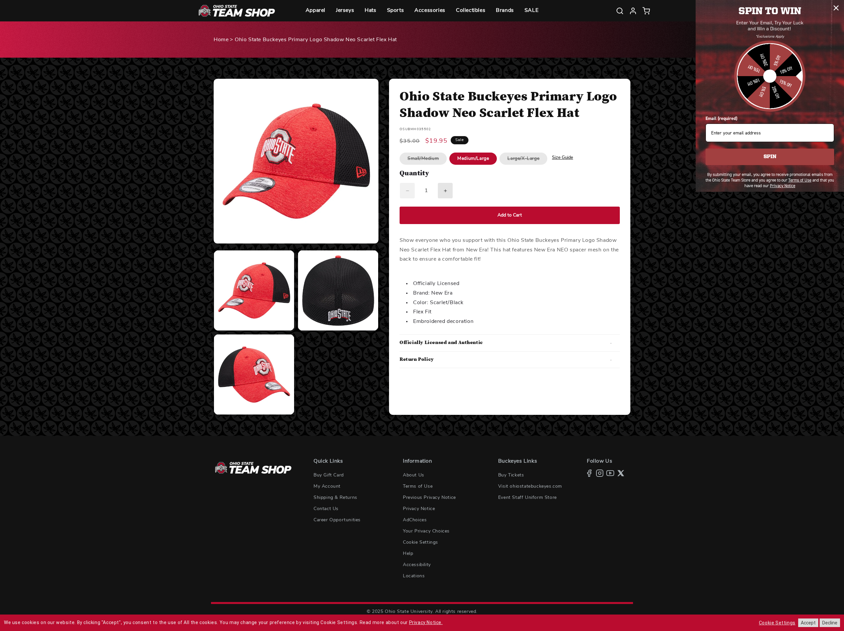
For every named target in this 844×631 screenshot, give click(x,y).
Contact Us (326, 508)
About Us (413, 475)
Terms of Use (418, 486)
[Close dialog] (836, 8)
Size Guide (562, 157)
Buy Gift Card (329, 475)
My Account (327, 486)
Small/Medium (427, 160)
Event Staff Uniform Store (527, 497)
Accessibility (417, 564)
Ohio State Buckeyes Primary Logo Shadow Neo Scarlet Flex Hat (316, 39)
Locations (414, 576)
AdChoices (415, 520)
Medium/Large (473, 158)
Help (408, 553)
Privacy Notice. (426, 622)
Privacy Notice (419, 508)
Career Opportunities (337, 520)
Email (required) (721, 118)
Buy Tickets (511, 475)
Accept (808, 622)
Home (221, 39)
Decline (829, 622)
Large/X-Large (527, 160)
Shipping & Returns (335, 497)
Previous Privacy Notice (429, 497)
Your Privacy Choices (426, 531)
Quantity (414, 173)
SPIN (770, 156)
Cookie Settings (420, 542)
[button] (315, 10)
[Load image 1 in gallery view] (254, 290)
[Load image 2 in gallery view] (338, 290)
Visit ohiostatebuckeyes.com (530, 486)
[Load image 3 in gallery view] (254, 374)
